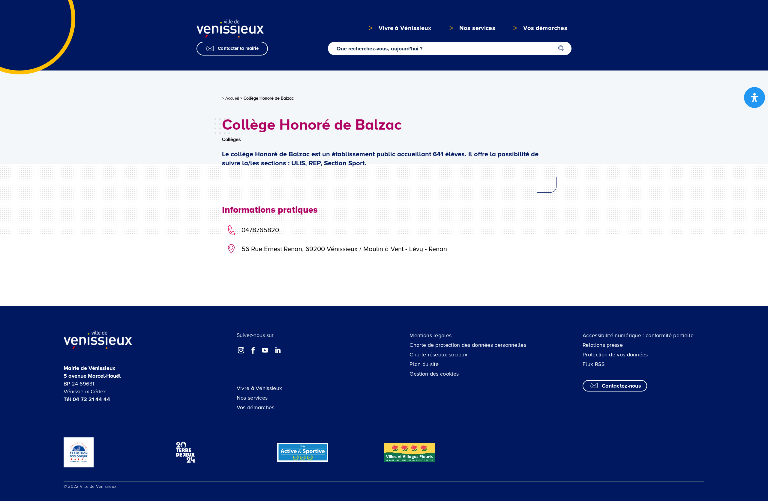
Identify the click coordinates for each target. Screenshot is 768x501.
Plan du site (424, 364)
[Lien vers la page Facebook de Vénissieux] (253, 350)
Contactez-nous (621, 385)
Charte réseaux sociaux (438, 354)
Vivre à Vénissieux (259, 388)
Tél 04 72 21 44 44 (87, 399)
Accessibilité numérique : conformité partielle (638, 335)
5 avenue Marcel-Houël (92, 376)
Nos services (252, 397)
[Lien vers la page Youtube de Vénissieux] (265, 350)
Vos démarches (255, 407)
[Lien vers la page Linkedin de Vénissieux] (277, 350)
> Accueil (230, 98)
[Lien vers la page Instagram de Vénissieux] (241, 350)
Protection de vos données (615, 354)
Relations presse (603, 345)
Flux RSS (594, 364)
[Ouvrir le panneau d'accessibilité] (754, 97)
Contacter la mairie (238, 48)
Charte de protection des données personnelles (468, 345)
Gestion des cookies (434, 373)
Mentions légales (431, 335)
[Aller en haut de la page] (717, 458)
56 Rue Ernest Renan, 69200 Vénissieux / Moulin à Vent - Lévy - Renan (344, 249)
